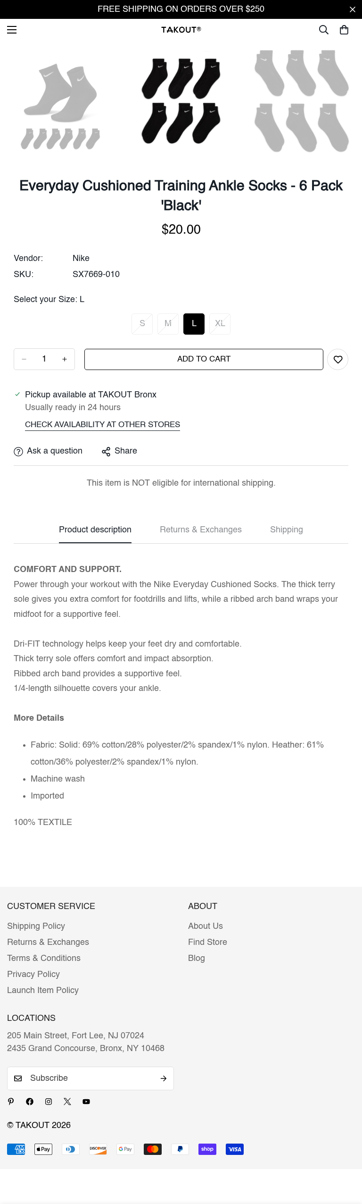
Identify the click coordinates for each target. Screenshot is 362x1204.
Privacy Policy (33, 974)
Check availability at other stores (102, 425)
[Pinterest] (11, 1101)
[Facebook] (29, 1101)
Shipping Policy (36, 926)
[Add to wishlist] (337, 359)
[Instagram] (48, 1101)
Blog (196, 958)
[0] (344, 30)
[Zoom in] (100, 60)
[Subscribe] (163, 1078)
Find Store (207, 942)
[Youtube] (86, 1101)
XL (222, 327)
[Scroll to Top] (343, 1152)
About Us (205, 926)
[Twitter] (67, 1101)
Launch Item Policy (43, 990)
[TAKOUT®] (181, 29)
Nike (81, 258)
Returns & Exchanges (48, 942)
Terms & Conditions (44, 958)
